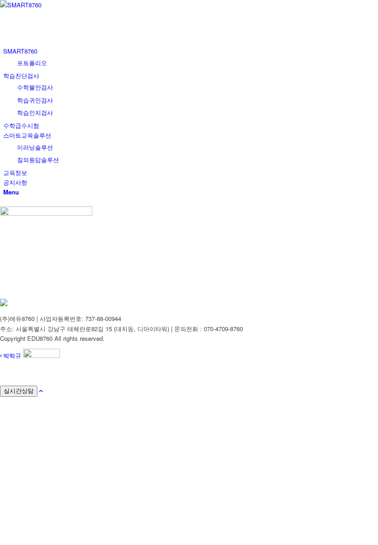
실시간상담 (19, 391)
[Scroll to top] (41, 390)
